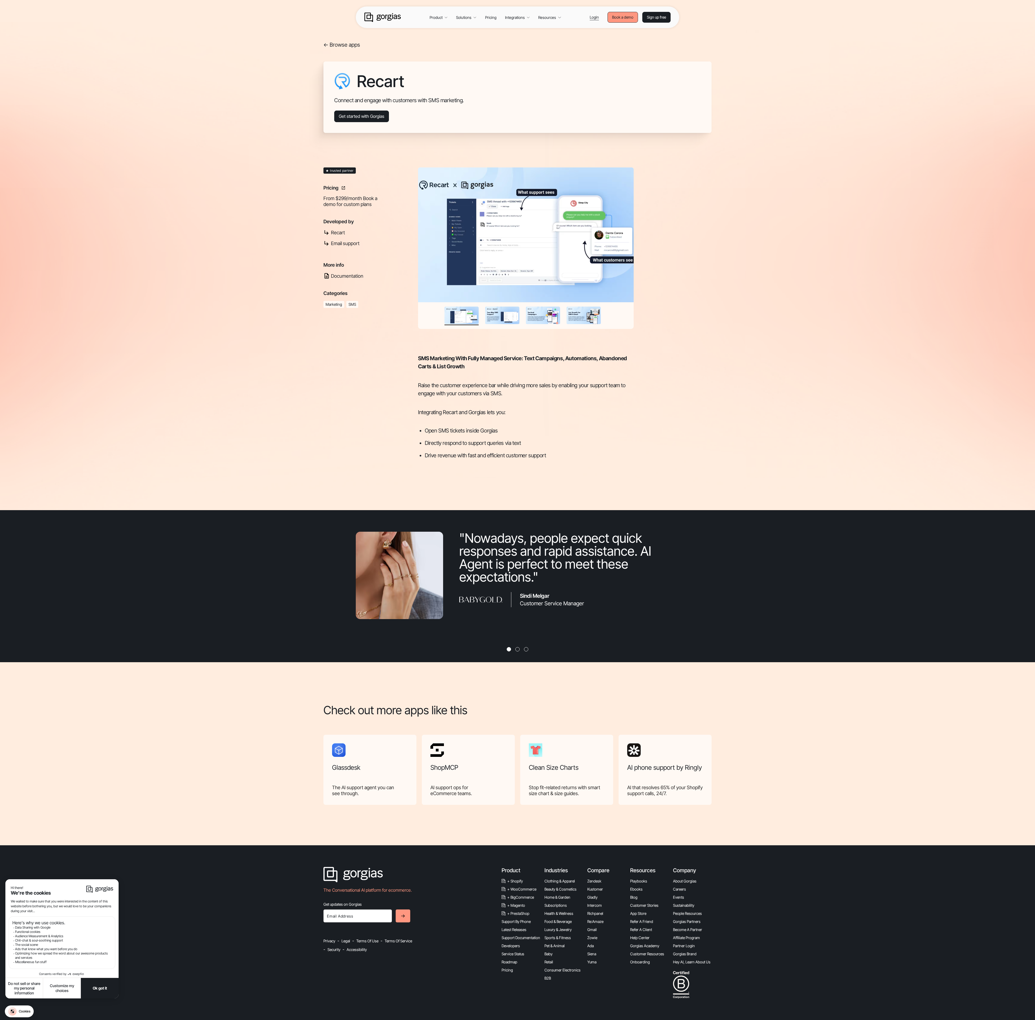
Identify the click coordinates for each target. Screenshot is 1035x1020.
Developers (511, 945)
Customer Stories (644, 905)
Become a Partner (687, 929)
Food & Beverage (558, 921)
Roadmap (509, 962)
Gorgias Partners (687, 921)
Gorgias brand (684, 954)
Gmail (592, 929)
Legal (345, 941)
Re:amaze (595, 921)
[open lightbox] (526, 234)
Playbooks (638, 881)
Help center (640, 937)
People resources (687, 913)
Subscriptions (555, 905)
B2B (547, 978)
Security (333, 949)
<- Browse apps (341, 45)
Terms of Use (367, 941)
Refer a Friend (641, 921)
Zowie (592, 937)
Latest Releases (514, 929)
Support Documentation (521, 937)
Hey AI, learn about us (691, 962)
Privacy (329, 941)
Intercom (594, 905)
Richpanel (595, 913)
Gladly (592, 897)
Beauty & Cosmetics (560, 889)
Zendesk (594, 881)
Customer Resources (647, 954)
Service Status (513, 954)
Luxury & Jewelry (558, 929)
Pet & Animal (554, 945)
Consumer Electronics (562, 970)
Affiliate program (686, 937)
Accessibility (357, 949)
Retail (548, 962)
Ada (590, 945)
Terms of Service (398, 941)
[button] (438, 17)
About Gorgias (684, 881)
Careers (679, 889)
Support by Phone (516, 921)
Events (678, 897)
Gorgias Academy (644, 945)
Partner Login (684, 945)
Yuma (591, 962)
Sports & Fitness (557, 937)
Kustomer (595, 889)
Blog (633, 897)
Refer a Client (641, 929)
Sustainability (683, 905)
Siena (591, 954)
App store (638, 913)
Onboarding (640, 962)
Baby (548, 954)
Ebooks (636, 889)
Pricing (490, 17)
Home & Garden (557, 897)
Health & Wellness (558, 913)
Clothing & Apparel (559, 881)
